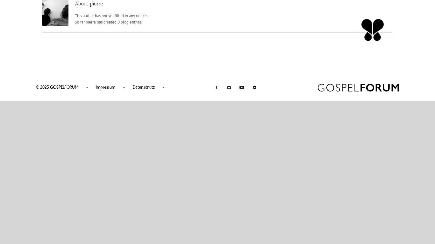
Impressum (105, 87)
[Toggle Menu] (372, 22)
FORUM (57, 87)
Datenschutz (144, 87)
